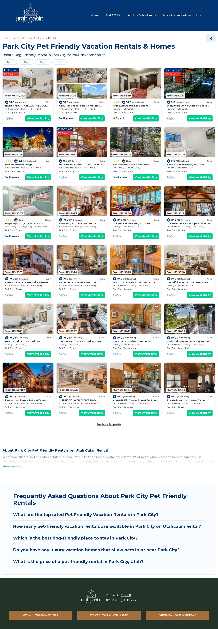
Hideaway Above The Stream (130, 105)
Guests (43, 62)
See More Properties (109, 424)
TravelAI (126, 595)
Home (95, 15)
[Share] (210, 38)
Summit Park (183, 348)
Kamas (180, 407)
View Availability (38, 118)
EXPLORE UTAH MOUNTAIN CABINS (109, 615)
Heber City (20, 171)
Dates (10, 62)
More (59, 62)
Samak (19, 289)
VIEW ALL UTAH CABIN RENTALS (40, 615)
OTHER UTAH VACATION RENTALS (177, 615)
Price (26, 62)
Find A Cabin (113, 15)
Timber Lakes (129, 348)
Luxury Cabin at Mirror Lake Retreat (26, 282)
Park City (9, 112)
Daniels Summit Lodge (19, 164)
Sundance (20, 112)
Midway (73, 112)
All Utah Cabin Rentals (142, 15)
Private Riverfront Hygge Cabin (186, 400)
